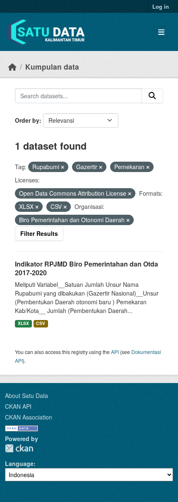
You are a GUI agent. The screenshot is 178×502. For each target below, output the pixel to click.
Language (19, 463)
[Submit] (152, 95)
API (115, 351)
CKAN (19, 448)
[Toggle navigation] (161, 32)
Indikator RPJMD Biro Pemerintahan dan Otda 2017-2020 (86, 268)
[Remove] (62, 167)
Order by (27, 120)
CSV (40, 323)
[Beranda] (12, 66)
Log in (160, 6)
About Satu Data (26, 395)
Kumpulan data (52, 66)
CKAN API (18, 406)
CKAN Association (28, 417)
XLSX (23, 323)
